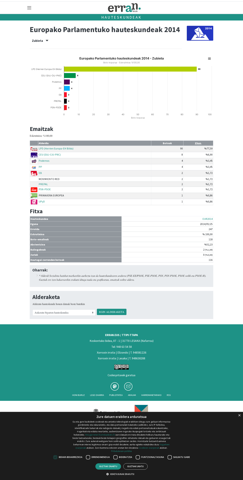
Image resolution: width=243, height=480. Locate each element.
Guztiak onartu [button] (108, 466)
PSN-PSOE (45, 189)
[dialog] (121, 446)
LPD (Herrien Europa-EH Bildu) (56, 148)
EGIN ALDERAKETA (111, 312)
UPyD (42, 201)
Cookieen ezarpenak (149, 447)
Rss (169, 395)
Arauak (132, 395)
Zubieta (39, 41)
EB (40, 173)
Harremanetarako (151, 395)
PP (40, 166)
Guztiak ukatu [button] (135, 466)
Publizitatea (116, 395)
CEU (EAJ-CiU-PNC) (50, 154)
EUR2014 (207, 218)
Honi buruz (78, 395)
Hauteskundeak (121, 17)
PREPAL (43, 184)
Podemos (44, 160)
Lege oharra (97, 395)
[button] (121, 474)
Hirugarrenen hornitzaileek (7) (100, 434)
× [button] (239, 415)
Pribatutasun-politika (121, 451)
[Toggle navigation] (29, 8)
